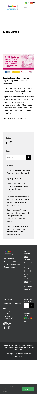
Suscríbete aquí (7, 313)
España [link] (7, 267)
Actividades (17, 118)
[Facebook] (7, 142)
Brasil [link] (6, 262)
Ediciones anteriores (7, 317)
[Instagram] (11, 142)
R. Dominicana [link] (14, 264)
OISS (26, 257)
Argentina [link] (7, 259)
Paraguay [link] (12, 262)
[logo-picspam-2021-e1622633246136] (11, 6)
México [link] (12, 259)
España (23, 118)
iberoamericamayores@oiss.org (14, 303)
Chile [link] (6, 264)
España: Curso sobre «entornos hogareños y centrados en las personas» (16, 80)
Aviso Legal (9, 354)
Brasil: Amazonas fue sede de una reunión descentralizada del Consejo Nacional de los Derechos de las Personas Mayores (18, 215)
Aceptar (28, 389)
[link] (8, 252)
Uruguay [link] (12, 267)
